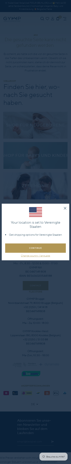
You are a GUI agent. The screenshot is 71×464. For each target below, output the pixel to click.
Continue (35, 248)
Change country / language (35, 255)
